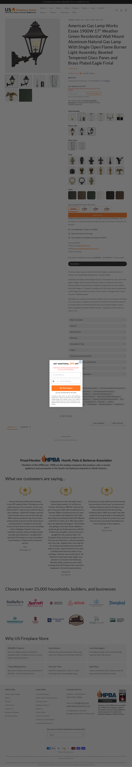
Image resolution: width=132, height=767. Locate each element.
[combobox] (55, 381)
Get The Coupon (66, 388)
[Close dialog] (80, 362)
